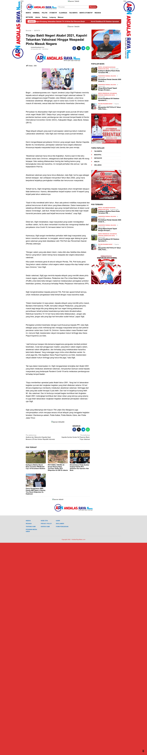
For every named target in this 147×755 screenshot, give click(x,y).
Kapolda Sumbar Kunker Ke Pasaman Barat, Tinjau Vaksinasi (76, 437)
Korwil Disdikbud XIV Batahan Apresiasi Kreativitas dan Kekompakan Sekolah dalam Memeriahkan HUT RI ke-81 (98, 21)
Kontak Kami (45, 526)
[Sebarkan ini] (74, 48)
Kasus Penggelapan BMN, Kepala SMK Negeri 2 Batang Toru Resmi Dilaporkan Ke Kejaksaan (35, 491)
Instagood (98, 158)
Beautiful (98, 155)
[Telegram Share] (83, 48)
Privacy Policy (46, 523)
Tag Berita (98, 151)
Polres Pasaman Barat (105, 103)
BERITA (100, 67)
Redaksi (29, 523)
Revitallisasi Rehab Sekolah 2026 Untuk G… (109, 80)
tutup (22, 1)
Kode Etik (44, 521)
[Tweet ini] (79, 48)
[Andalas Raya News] (41, 7)
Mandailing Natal (103, 69)
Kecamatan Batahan (109, 67)
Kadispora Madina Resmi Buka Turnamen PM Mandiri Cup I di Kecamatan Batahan (35, 466)
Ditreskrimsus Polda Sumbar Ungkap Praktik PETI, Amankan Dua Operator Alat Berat (79, 467)
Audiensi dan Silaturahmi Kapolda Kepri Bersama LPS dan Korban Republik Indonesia (40, 437)
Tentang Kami (31, 526)
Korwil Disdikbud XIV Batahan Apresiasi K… (108, 99)
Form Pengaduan (62, 526)
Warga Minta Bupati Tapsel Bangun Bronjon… (107, 89)
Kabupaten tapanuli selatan (107, 76)
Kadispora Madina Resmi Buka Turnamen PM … (109, 71)
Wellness (98, 165)
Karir (58, 521)
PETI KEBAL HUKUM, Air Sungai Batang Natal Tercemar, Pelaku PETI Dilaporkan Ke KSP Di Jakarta (58, 467)
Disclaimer (60, 523)
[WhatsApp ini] (88, 48)
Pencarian (93, 7)
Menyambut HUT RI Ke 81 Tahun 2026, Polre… (109, 108)
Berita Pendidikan (103, 93)
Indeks (28, 521)
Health (96, 161)
